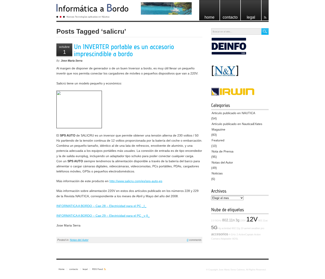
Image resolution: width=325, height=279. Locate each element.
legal (85, 269)
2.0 (212, 220)
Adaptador (225, 238)
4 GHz (232, 234)
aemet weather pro (254, 228)
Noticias (217, 173)
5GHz (218, 220)
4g (219, 228)
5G (214, 227)
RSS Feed (97, 269)
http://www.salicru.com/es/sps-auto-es (135, 181)
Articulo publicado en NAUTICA (233, 113)
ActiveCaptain (246, 234)
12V (252, 219)
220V (243, 220)
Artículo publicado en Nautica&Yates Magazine (237, 126)
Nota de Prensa (222, 151)
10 (242, 228)
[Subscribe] (265, 10)
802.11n (228, 220)
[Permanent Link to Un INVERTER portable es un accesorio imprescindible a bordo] (125, 50)
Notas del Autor (79, 240)
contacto (73, 269)
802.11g (236, 228)
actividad (226, 228)
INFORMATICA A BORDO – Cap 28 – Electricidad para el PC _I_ (101, 206)
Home (62, 269)
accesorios (219, 234)
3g (237, 220)
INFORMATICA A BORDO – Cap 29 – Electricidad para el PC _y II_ (103, 215)
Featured (218, 140)
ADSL (235, 238)
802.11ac (263, 220)
